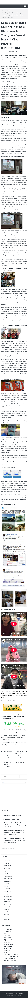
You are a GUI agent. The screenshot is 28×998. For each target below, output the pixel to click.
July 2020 (6, 883)
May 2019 (6, 914)
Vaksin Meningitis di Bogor (11, 819)
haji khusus (7, 936)
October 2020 (7, 881)
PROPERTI (7, 950)
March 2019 (7, 919)
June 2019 (6, 912)
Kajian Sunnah (8, 940)
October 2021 (7, 866)
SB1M (8, 10)
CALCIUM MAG (8, 929)
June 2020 (6, 886)
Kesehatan (7, 942)
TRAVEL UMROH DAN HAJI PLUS (13, 956)
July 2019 (6, 909)
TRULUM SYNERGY (9, 959)
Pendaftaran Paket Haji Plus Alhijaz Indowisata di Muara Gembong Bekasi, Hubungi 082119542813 (15, 833)
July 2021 (6, 871)
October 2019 (7, 901)
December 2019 (8, 896)
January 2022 (7, 863)
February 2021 (7, 873)
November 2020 (8, 878)
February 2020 (7, 891)
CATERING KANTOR (9, 931)
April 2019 (6, 917)
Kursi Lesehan (8, 946)
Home (3, 10)
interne (8, 64)
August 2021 (7, 868)
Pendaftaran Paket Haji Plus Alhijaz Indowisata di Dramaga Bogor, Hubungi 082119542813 (15, 825)
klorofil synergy (8, 944)
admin (17, 51)
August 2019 (7, 907)
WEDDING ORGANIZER (10, 961)
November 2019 (8, 899)
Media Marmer (8, 948)
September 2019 (8, 904)
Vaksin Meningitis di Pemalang (12, 815)
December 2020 (8, 876)
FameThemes (17, 995)
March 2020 (7, 889)
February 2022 (7, 860)
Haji (5, 933)
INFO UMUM (7, 938)
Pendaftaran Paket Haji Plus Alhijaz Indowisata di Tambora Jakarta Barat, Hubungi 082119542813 (14, 840)
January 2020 (7, 894)
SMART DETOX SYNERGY (11, 954)
